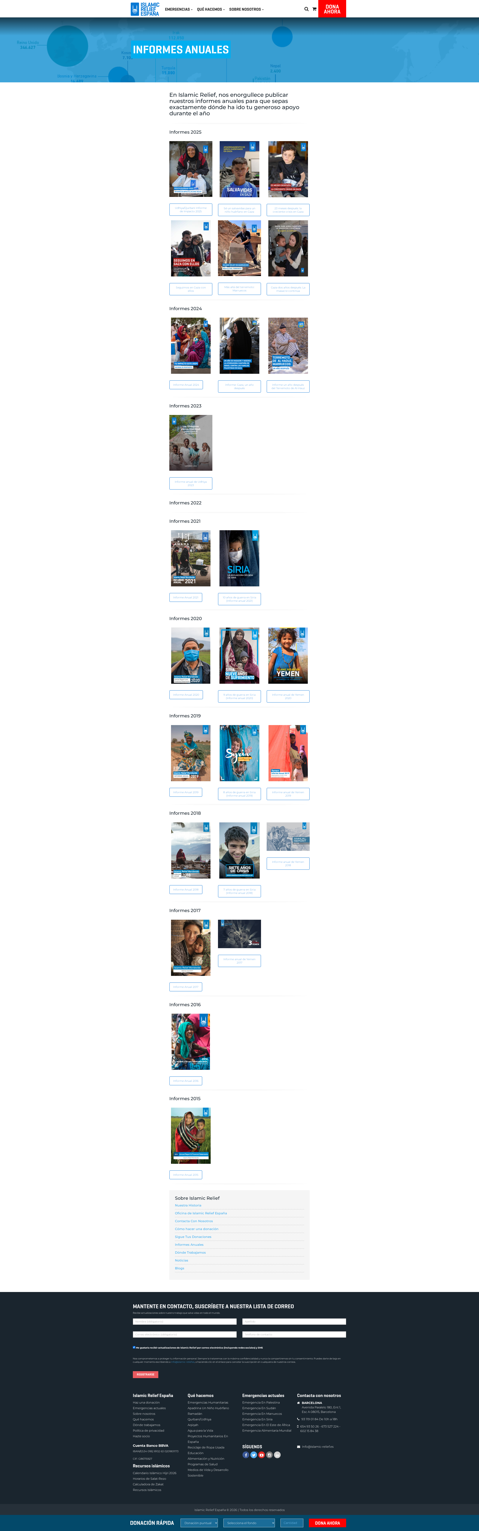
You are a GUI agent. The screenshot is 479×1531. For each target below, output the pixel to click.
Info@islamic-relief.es (183, 1361)
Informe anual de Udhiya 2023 (191, 483)
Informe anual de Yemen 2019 (288, 794)
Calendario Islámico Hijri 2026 (154, 1473)
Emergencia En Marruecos (262, 1414)
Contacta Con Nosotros (194, 1221)
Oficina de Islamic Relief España (201, 1213)
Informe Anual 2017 (185, 987)
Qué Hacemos (210, 9)
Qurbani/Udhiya (199, 1419)
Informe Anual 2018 (186, 889)
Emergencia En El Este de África (266, 1425)
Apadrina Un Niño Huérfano (208, 1408)
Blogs (179, 1268)
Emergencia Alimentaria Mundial (266, 1430)
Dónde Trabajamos (190, 1252)
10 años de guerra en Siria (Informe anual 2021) (239, 599)
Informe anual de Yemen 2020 (288, 696)
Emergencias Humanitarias (208, 1402)
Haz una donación (146, 1402)
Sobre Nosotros (245, 9)
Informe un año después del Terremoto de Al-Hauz (288, 386)
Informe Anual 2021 (185, 597)
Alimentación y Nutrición (206, 1458)
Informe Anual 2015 (185, 1175)
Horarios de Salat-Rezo (149, 1478)
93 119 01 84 (310, 1419)
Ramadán (195, 1414)
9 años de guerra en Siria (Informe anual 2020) (239, 696)
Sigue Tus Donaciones (193, 1237)
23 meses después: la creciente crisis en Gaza (288, 210)
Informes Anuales (189, 1245)
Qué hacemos (143, 1419)
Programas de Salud (203, 1464)
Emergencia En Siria (257, 1419)
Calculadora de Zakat (148, 1484)
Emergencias (178, 9)
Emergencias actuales (149, 1408)
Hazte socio (141, 1436)
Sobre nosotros (144, 1414)
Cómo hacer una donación (197, 1229)
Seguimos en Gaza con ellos (191, 289)
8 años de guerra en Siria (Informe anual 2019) (239, 794)
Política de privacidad (148, 1430)
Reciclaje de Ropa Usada (206, 1447)
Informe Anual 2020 (186, 694)
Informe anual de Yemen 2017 (239, 961)
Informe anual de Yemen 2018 (288, 863)
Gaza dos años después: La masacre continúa (288, 289)
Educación (196, 1453)
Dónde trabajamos (146, 1425)
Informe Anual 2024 (186, 384)
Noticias (181, 1260)
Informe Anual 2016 (185, 1081)
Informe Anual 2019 (185, 792)
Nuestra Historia (188, 1205)
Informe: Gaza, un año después (239, 386)
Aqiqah (193, 1425)
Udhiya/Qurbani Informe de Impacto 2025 (191, 209)
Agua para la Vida (200, 1430)
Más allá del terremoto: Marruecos (239, 288)
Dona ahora (332, 9)
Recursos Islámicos (147, 1490)
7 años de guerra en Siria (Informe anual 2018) (239, 891)
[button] (314, 8)
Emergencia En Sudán (259, 1408)
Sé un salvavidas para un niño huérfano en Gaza (239, 210)
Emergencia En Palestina (261, 1402)
